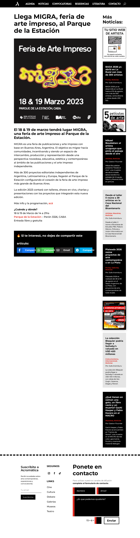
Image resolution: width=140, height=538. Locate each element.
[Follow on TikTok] (60, 473)
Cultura (51, 492)
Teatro (50, 511)
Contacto (115, 4)
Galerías (115, 268)
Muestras (117, 213)
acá (51, 203)
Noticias (43, 4)
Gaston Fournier (115, 162)
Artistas (108, 159)
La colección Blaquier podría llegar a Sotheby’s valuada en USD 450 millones (114, 346)
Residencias (82, 4)
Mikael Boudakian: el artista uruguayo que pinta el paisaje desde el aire (114, 147)
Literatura (98, 4)
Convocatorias (62, 4)
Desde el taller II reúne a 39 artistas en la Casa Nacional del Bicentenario (113, 202)
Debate (51, 496)
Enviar (111, 520)
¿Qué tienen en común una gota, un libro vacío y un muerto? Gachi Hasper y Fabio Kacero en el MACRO (114, 406)
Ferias (108, 80)
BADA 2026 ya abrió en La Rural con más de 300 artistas (114, 71)
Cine (49, 487)
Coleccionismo (111, 359)
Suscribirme (28, 497)
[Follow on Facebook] (54, 473)
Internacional (111, 361)
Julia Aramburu (115, 83)
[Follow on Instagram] (49, 473)
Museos (51, 506)
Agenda (30, 4)
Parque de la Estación (27, 216)
